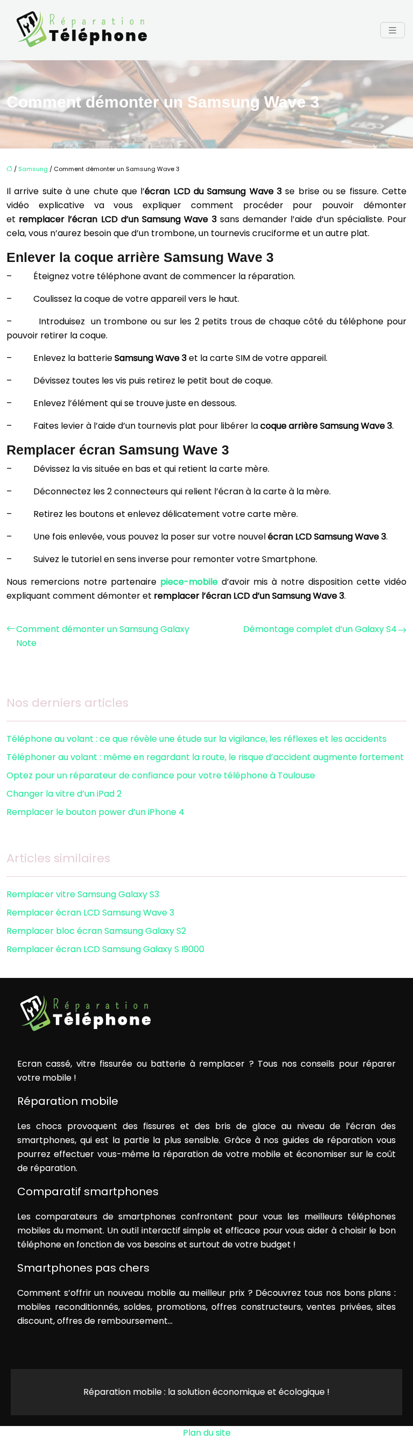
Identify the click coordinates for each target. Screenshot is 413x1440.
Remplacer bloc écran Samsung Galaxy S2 (96, 931)
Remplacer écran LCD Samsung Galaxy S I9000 (105, 949)
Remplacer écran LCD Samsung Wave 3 (90, 912)
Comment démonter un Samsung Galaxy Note (102, 636)
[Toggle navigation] (392, 30)
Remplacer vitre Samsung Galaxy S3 (82, 894)
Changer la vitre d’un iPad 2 (64, 794)
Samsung (33, 169)
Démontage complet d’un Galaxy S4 (320, 629)
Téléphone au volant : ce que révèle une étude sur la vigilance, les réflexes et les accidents (196, 739)
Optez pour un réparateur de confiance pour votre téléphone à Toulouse (160, 775)
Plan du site (207, 1433)
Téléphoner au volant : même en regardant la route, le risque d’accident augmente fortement (205, 757)
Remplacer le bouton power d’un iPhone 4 (95, 812)
